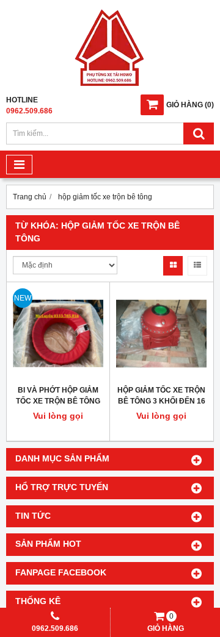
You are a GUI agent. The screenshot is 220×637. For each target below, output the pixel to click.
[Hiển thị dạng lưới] (173, 266)
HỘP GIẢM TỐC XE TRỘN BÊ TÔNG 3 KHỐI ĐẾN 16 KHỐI (161, 401)
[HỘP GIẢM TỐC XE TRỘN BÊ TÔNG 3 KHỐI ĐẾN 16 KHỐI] (161, 333)
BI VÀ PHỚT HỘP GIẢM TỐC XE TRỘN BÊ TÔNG (58, 395)
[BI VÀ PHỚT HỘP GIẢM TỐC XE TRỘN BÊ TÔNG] (58, 333)
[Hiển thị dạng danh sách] (197, 266)
